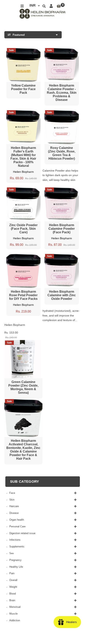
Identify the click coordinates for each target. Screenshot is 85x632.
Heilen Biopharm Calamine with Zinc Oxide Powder (61, 295)
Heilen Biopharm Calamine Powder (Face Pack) (61, 228)
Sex (11, 553)
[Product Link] (23, 51)
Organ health (16, 519)
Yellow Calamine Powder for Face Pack (23, 89)
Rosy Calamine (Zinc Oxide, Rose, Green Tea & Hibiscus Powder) (61, 153)
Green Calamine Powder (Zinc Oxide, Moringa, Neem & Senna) (23, 387)
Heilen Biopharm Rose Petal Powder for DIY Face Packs (23, 295)
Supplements (16, 546)
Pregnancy (15, 560)
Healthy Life (16, 566)
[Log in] (51, 6)
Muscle (13, 613)
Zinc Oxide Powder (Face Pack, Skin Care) (23, 228)
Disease (14, 512)
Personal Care (17, 526)
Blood (12, 593)
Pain (11, 573)
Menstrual (15, 606)
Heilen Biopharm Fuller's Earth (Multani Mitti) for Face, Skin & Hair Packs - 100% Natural (23, 156)
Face (12, 492)
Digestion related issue (22, 533)
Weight (13, 586)
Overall (13, 580)
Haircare (14, 506)
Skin (11, 499)
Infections (15, 539)
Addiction (14, 620)
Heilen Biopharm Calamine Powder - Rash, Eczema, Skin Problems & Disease (61, 92)
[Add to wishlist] (31, 51)
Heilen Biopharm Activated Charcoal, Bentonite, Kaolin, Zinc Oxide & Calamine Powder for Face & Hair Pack (23, 449)
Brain (12, 600)
